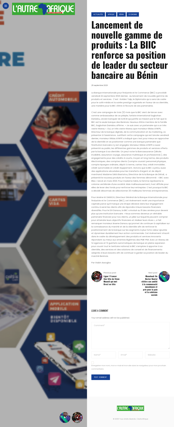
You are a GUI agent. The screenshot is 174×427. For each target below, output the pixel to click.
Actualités (98, 14)
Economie (133, 14)
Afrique (111, 14)
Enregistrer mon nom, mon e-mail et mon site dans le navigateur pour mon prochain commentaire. (128, 367)
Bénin (121, 14)
